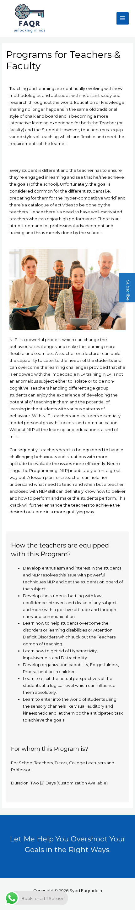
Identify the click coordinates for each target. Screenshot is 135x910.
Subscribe (128, 290)
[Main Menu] (122, 18)
